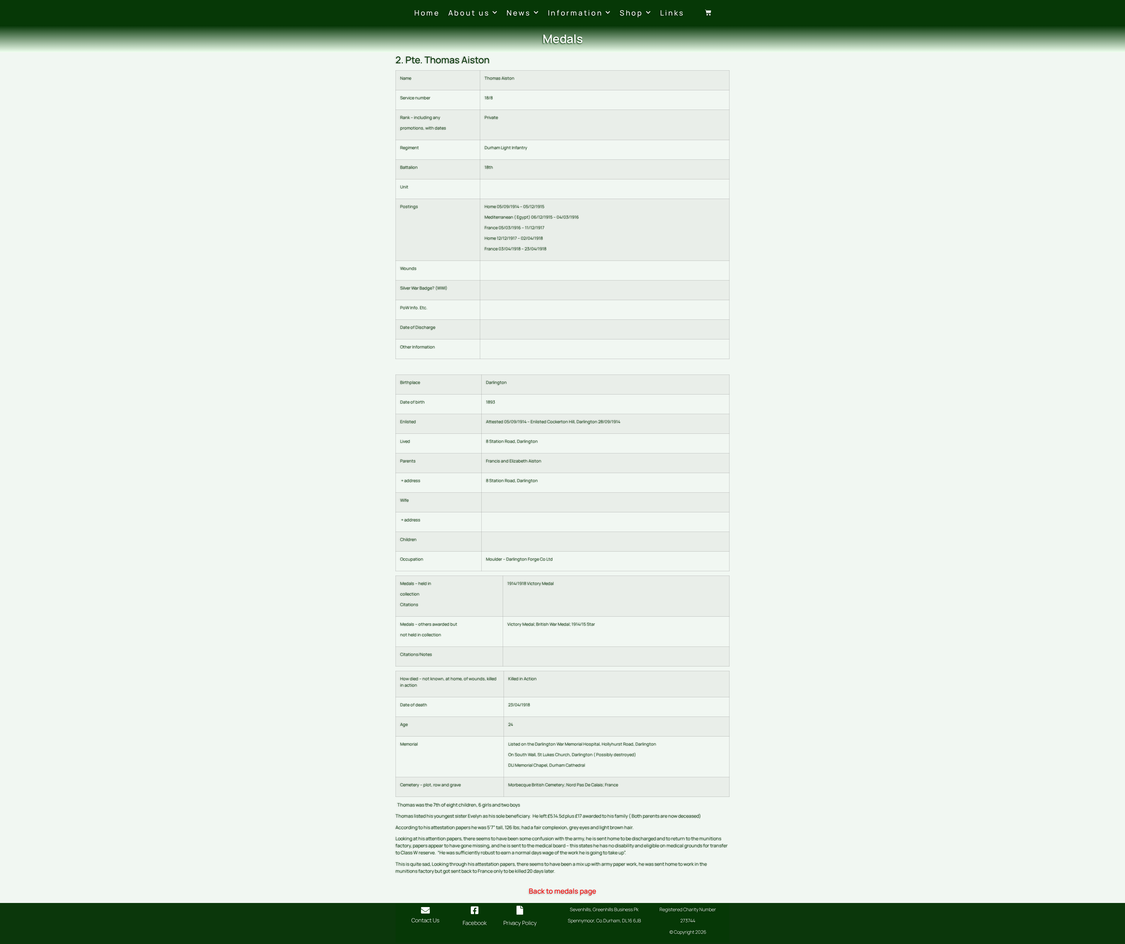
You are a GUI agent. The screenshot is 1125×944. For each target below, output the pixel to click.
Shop (631, 12)
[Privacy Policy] (520, 910)
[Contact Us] (425, 910)
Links (672, 12)
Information (575, 12)
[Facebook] (474, 910)
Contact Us (425, 920)
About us (469, 12)
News (519, 12)
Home (427, 12)
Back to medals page (562, 891)
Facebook (475, 923)
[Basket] (708, 12)
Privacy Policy (520, 923)
